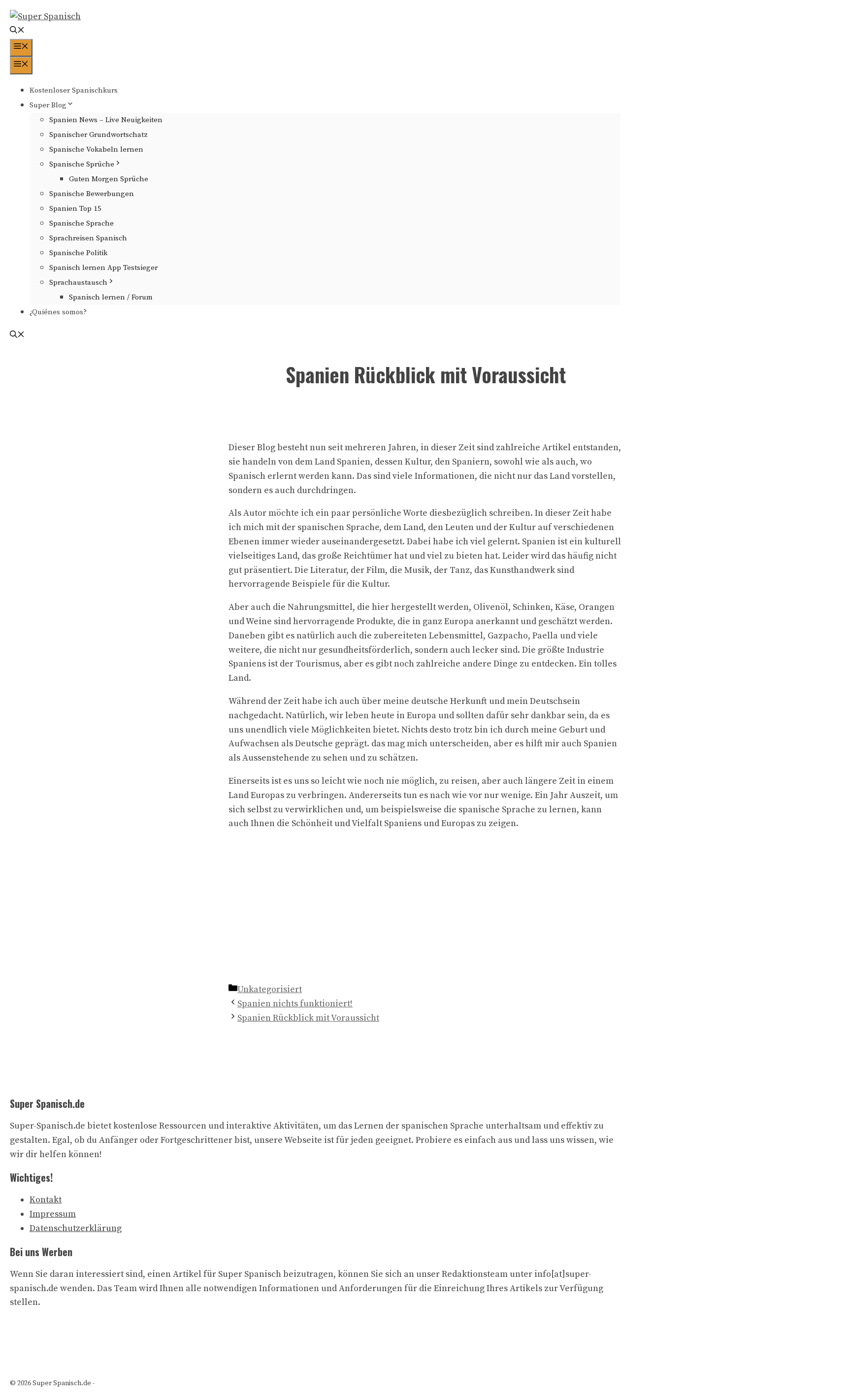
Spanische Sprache (81, 223)
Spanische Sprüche (81, 164)
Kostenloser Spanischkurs (74, 90)
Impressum (53, 1214)
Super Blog (48, 105)
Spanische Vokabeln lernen (96, 149)
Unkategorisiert (269, 989)
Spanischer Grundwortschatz (98, 134)
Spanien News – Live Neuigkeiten (106, 120)
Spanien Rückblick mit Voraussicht (308, 1018)
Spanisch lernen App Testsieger (103, 267)
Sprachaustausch (78, 282)
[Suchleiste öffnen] (17, 31)
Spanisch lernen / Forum (111, 297)
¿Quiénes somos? (58, 312)
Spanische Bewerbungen (91, 194)
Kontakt (46, 1199)
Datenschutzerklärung (76, 1228)
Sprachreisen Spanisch (88, 238)
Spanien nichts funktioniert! (295, 1003)
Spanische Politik (78, 253)
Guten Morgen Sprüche (108, 179)
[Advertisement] (425, 909)
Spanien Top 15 (75, 208)
